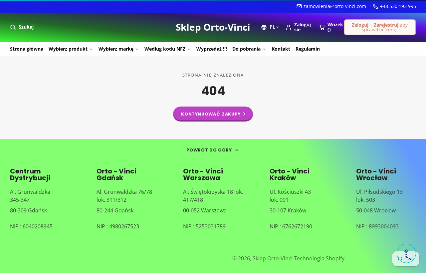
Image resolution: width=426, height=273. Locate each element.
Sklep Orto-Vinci (273, 258)
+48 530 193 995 (398, 6)
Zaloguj (360, 25)
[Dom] (213, 27)
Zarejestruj (386, 25)
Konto (298, 27)
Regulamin (308, 49)
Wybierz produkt (68, 49)
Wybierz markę (116, 49)
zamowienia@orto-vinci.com (335, 6)
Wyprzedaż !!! (211, 49)
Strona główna (26, 49)
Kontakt (281, 49)
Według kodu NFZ (164, 49)
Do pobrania (246, 49)
